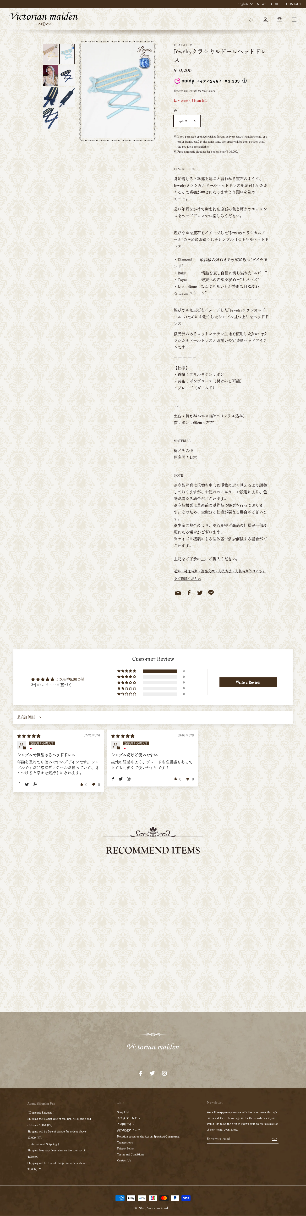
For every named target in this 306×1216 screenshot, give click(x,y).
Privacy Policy (125, 1148)
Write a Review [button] (248, 682)
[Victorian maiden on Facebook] (141, 1073)
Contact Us (124, 1160)
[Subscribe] (275, 1138)
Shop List (123, 1112)
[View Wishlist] (251, 19)
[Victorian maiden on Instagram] (164, 1073)
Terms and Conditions (130, 1154)
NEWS (261, 4)
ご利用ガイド (126, 1124)
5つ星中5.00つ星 (70, 679)
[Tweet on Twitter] (200, 592)
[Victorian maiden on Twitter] (152, 1073)
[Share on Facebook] (189, 592)
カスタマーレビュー (130, 1118)
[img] (28, 736)
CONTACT (293, 4)
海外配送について (129, 1130)
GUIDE (276, 4)
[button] (127, 671)
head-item (183, 45)
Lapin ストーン (187, 121)
